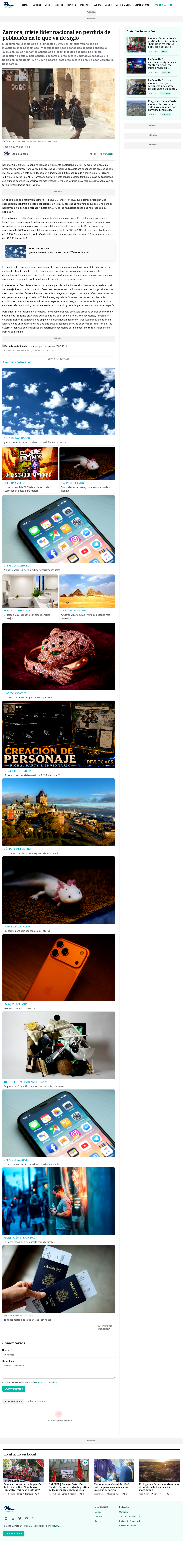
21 (95, 154)
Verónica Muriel (158, 1494)
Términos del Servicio (129, 1516)
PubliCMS (54, 1526)
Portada (25, 5)
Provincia (166, 114)
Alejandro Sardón (114, 1494)
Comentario (9, 1361)
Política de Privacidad (129, 1521)
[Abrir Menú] (178, 5)
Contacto (123, 1512)
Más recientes (14, 1401)
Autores (98, 1516)
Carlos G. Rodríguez (25, 1494)
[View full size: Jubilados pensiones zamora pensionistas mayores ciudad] (58, 103)
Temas (98, 1521)
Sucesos (166, 72)
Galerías (37, 5)
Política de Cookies (128, 1525)
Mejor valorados (38, 1401)
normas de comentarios (47, 1382)
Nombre (7, 1350)
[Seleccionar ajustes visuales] (171, 5)
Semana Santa (142, 5)
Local (165, 51)
